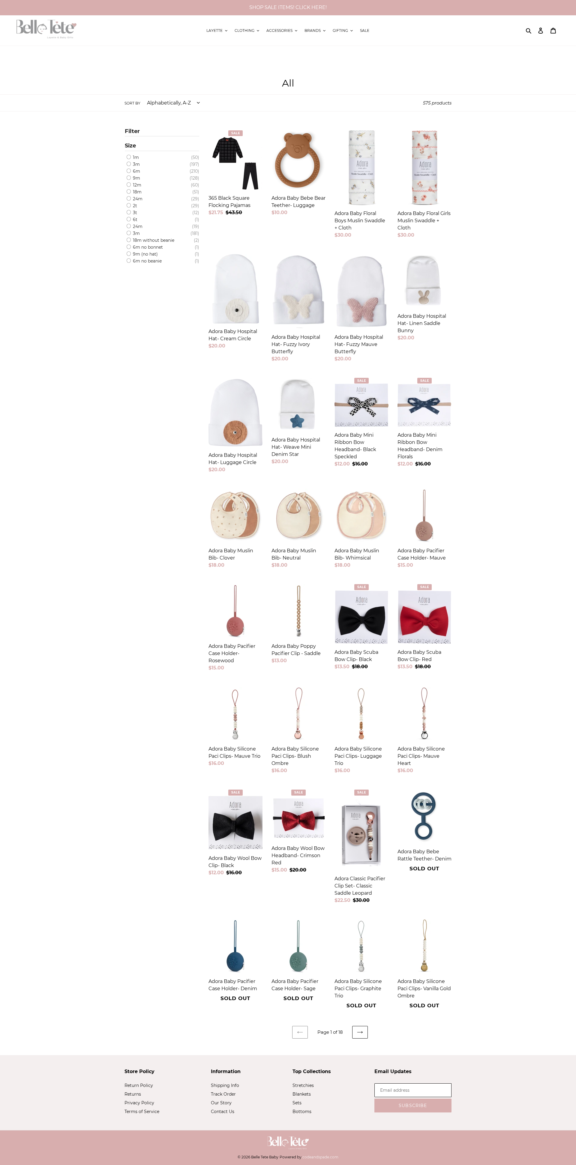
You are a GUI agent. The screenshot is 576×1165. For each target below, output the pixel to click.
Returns (132, 1094)
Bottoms (301, 1111)
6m (136, 171)
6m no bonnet (147, 247)
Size (130, 145)
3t (134, 212)
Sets (297, 1103)
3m (136, 164)
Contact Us (222, 1111)
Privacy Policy (139, 1103)
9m (136, 178)
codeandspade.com (320, 1157)
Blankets (301, 1094)
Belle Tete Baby (264, 1157)
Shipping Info (225, 1085)
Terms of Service (141, 1111)
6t (134, 219)
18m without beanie (153, 240)
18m (137, 192)
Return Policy (138, 1085)
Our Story (221, 1103)
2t (134, 205)
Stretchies (303, 1085)
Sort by (132, 103)
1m (135, 157)
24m (137, 199)
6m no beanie (147, 261)
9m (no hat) (145, 254)
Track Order (223, 1094)
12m (136, 185)
